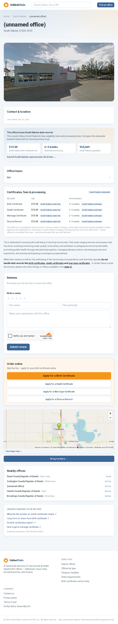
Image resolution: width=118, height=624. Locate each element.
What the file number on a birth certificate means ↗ (32, 514)
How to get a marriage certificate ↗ (24, 527)
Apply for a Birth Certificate (59, 375)
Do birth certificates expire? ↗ (21, 522)
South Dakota (19, 16)
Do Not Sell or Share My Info (17, 606)
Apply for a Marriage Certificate (59, 391)
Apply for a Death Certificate (59, 384)
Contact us (9, 593)
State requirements (71, 577)
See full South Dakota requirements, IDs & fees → (31, 157)
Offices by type (68, 568)
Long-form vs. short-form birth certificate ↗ (28, 518)
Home (7, 16)
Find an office (105, 5)
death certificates (55, 263)
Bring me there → (59, 459)
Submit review (18, 346)
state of (68, 267)
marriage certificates (79, 263)
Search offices (68, 564)
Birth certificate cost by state (75, 581)
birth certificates (37, 263)
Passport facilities (70, 572)
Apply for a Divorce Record (59, 399)
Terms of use (10, 602)
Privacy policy (10, 598)
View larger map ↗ (14, 451)
